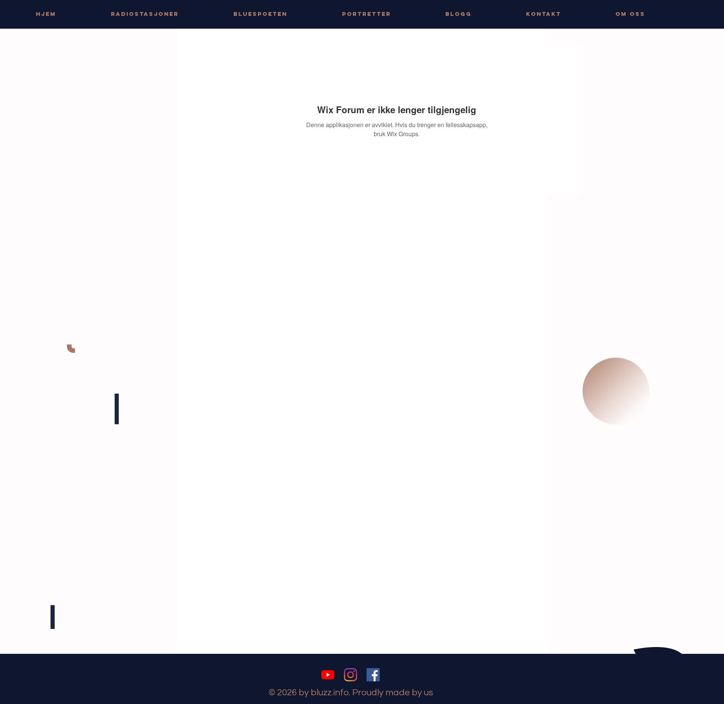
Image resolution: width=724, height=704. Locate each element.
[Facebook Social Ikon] (373, 674)
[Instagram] (350, 674)
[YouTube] (327, 674)
